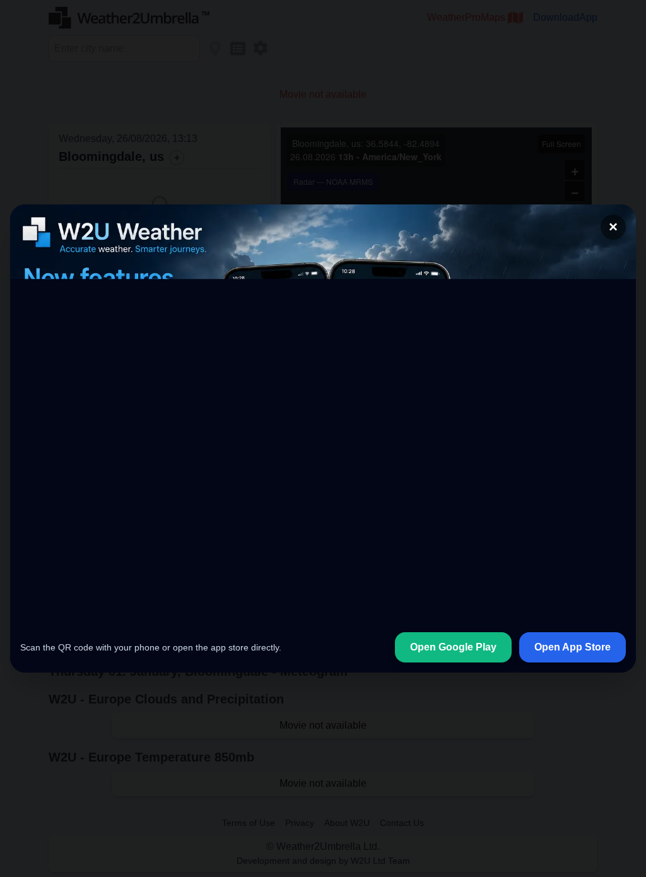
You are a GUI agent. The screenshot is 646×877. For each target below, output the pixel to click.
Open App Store (572, 647)
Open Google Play (453, 647)
